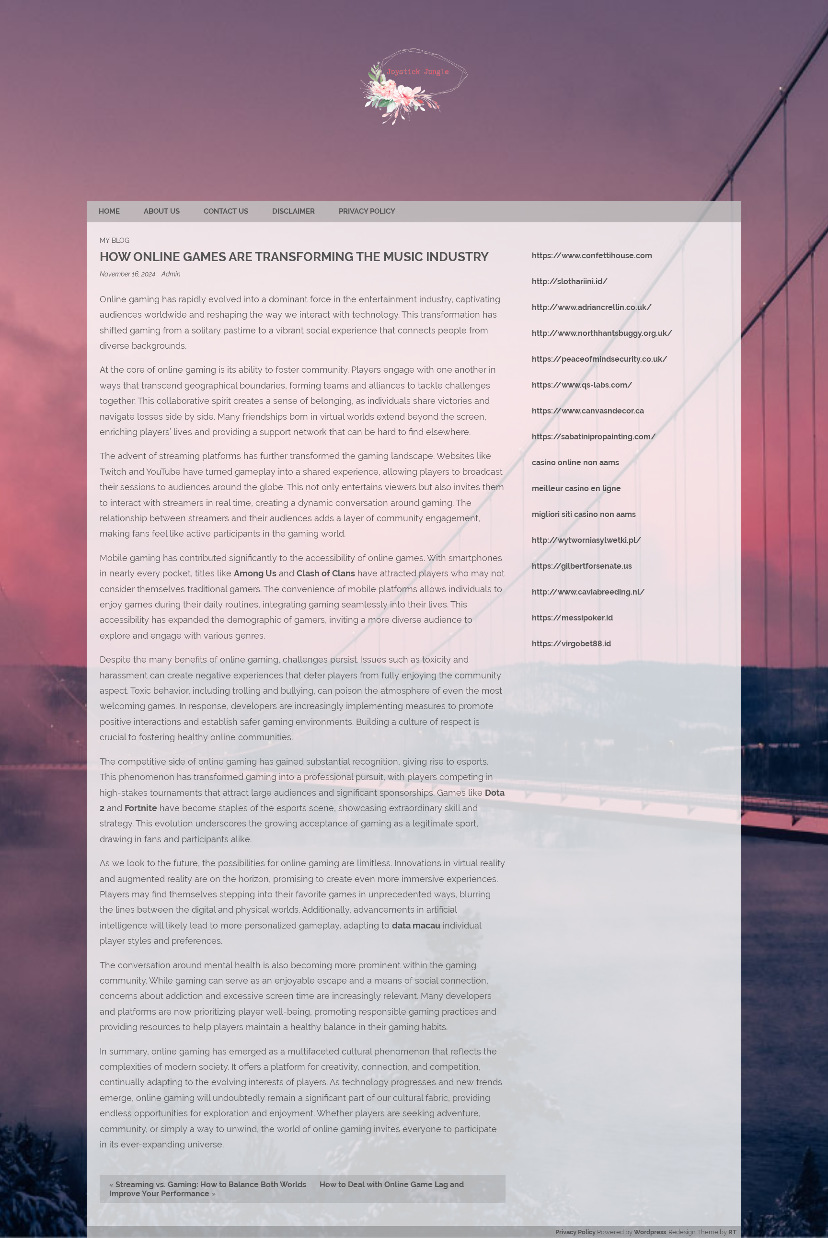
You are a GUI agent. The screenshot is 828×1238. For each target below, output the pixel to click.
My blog (114, 240)
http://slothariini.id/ (570, 281)
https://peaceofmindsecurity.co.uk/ (599, 359)
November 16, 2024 (128, 274)
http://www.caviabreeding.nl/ (588, 591)
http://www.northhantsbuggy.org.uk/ (602, 333)
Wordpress (650, 1232)
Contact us (226, 211)
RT (732, 1232)
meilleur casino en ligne (576, 488)
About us (162, 211)
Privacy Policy (367, 211)
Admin (171, 274)
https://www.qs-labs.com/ (582, 385)
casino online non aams (575, 462)
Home (109, 211)
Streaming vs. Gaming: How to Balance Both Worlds (210, 1184)
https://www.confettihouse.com (592, 255)
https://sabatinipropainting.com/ (594, 436)
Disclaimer (293, 211)
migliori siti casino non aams (584, 514)
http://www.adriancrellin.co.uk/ (592, 307)
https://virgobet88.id (571, 643)
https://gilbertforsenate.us (582, 566)
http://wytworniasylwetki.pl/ (586, 540)
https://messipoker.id (572, 617)
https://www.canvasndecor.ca (588, 410)
